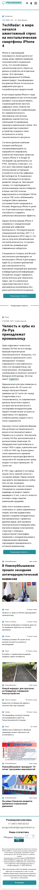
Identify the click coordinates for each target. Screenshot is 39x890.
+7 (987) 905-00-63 (18, 823)
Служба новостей (20, 321)
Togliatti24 (14, 379)
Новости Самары (10, 621)
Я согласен (19, 883)
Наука (7, 317)
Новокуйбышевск (10, 561)
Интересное (9, 16)
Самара (7, 636)
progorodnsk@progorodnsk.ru (18, 827)
